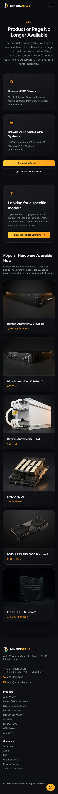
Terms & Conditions (13, 768)
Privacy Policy (10, 764)
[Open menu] (51, 6)
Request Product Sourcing (27, 234)
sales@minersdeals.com (19, 682)
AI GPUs (7, 719)
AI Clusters (9, 732)
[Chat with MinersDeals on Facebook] (50, 787)
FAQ (5, 755)
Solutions (8, 746)
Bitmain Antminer (12, 710)
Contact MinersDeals (31, 171)
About (6, 750)
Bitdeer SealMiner (12, 714)
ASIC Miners (9, 697)
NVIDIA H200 (10, 723)
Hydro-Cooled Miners (14, 705)
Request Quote (11, 759)
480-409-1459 (15, 677)
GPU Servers (10, 728)
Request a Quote (27, 163)
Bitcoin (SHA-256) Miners (16, 701)
